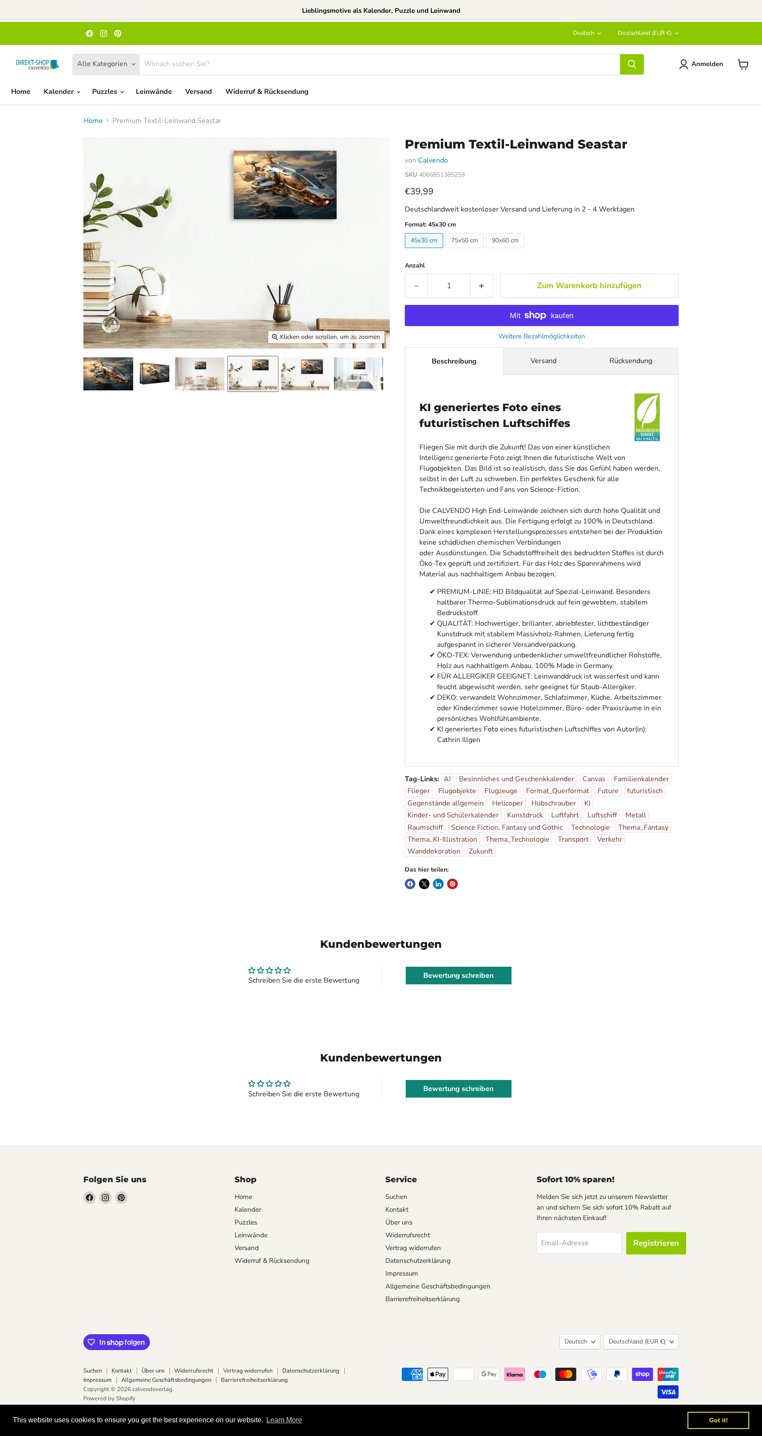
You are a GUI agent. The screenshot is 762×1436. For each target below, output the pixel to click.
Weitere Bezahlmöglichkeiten (541, 336)
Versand (198, 91)
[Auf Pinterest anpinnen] (452, 884)
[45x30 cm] (425, 250)
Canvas (594, 779)
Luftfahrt (565, 815)
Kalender (59, 91)
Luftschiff (602, 815)
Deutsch (583, 33)
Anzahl (415, 265)
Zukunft (481, 851)
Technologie (590, 827)
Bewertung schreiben (458, 975)
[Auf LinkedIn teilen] (438, 884)
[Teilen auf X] (424, 884)
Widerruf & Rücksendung (267, 91)
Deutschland (645, 33)
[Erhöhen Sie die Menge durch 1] (482, 286)
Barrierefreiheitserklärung (422, 1299)
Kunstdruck (525, 815)
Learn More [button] (284, 1420)
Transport (573, 839)
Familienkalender (641, 779)
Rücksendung (630, 361)
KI (587, 803)
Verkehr (609, 839)
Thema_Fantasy (643, 827)
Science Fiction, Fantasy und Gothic (507, 827)
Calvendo (433, 160)
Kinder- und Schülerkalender (453, 815)
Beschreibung (454, 361)
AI (447, 779)
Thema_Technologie (517, 839)
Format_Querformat (557, 791)
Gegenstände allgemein (445, 803)
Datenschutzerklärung (418, 1260)
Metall (635, 815)
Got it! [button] (718, 1420)
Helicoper (507, 803)
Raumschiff (425, 827)
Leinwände (154, 91)
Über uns (398, 1222)
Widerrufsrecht (407, 1235)
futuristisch (645, 791)
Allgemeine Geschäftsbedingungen (437, 1286)
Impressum (401, 1273)
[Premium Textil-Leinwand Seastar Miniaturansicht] (108, 373)
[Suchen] (632, 64)
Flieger (418, 791)
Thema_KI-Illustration (442, 839)
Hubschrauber (553, 803)
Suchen (396, 1196)
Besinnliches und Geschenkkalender (516, 779)
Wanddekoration (433, 851)
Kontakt (396, 1209)
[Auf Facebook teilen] (410, 884)
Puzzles (105, 91)
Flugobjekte (457, 791)
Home (20, 91)
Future (608, 791)
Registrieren (656, 1243)
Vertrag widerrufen (413, 1247)
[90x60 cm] (506, 250)
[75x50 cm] (465, 250)
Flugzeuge (501, 791)
